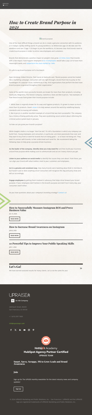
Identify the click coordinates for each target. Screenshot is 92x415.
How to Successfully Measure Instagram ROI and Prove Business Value (41, 209)
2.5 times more (64, 58)
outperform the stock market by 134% (40, 63)
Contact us (62, 193)
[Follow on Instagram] (29, 330)
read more (15, 219)
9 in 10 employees (49, 61)
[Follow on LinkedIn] (20, 330)
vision (34, 107)
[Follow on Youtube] (24, 330)
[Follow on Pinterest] (33, 330)
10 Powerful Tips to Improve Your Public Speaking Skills (41, 243)
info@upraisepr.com (17, 323)
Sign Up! (18, 389)
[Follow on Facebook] (11, 330)
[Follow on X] (15, 330)
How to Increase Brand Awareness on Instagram (37, 227)
